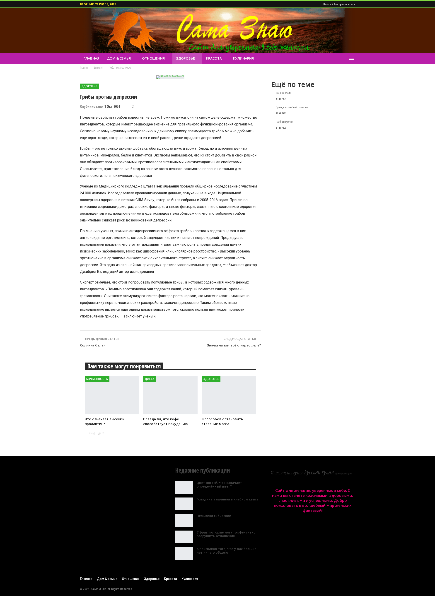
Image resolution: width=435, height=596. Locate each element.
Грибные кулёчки (284, 122)
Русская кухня (318, 471)
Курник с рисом (283, 93)
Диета (150, 379)
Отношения (153, 58)
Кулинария (243, 58)
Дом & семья (119, 58)
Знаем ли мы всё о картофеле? (234, 345)
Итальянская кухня (286, 472)
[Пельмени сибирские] (184, 520)
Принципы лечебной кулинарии (292, 107)
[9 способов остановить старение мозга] (229, 395)
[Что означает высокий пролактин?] (112, 395)
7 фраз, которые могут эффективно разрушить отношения (226, 534)
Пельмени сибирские (214, 516)
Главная (91, 58)
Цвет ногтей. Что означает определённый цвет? (219, 485)
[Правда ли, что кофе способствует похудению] (170, 395)
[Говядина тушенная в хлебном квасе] (184, 503)
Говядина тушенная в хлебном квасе (227, 499)
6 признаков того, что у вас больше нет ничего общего (226, 551)
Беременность (97, 379)
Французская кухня (343, 473)
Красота (214, 58)
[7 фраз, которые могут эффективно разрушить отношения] (184, 537)
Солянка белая (93, 345)
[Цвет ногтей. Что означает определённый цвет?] (184, 487)
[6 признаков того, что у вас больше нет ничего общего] (184, 553)
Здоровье (185, 58)
